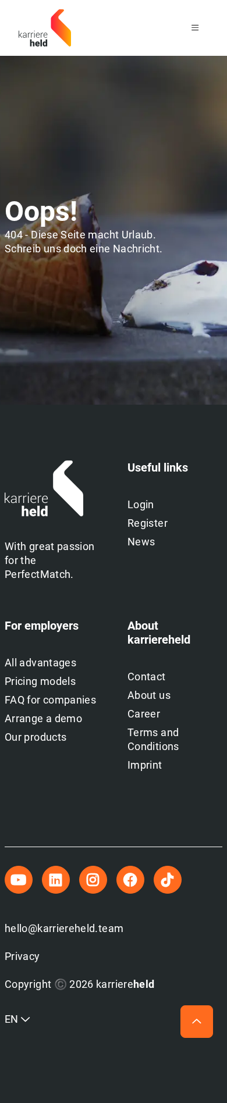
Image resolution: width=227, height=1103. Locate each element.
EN (13, 1019)
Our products (35, 737)
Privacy (22, 956)
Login (140, 504)
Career (143, 714)
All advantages (40, 662)
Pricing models (40, 681)
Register (147, 523)
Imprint (144, 765)
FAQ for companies (50, 700)
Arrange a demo (43, 718)
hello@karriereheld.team (64, 928)
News (141, 542)
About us (149, 695)
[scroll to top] (196, 1021)
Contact (146, 676)
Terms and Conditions (153, 739)
